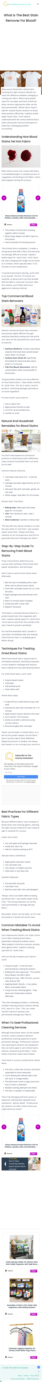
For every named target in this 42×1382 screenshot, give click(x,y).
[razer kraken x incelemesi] (21, 1381)
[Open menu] (38, 3)
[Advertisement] (21, 48)
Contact (26, 1376)
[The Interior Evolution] (17, 4)
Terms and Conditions (18, 1379)
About (20, 1376)
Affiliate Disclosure (33, 1379)
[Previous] (4, 197)
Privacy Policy (34, 1376)
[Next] (38, 197)
